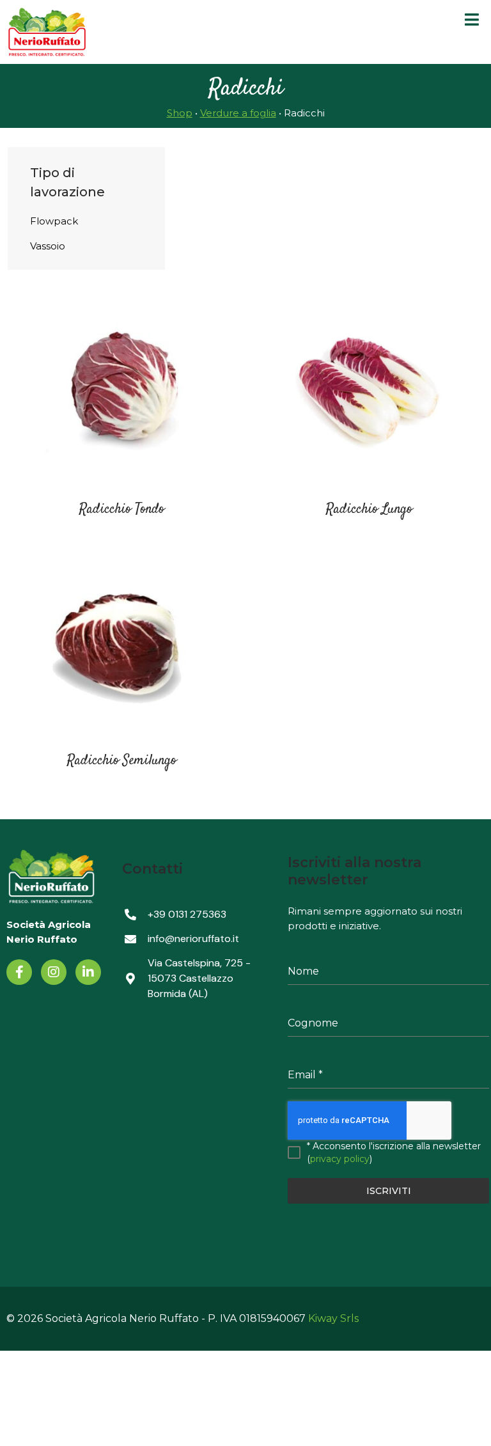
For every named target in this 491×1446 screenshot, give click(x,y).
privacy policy (340, 1159)
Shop (179, 113)
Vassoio (47, 246)
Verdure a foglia (238, 113)
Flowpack (54, 221)
